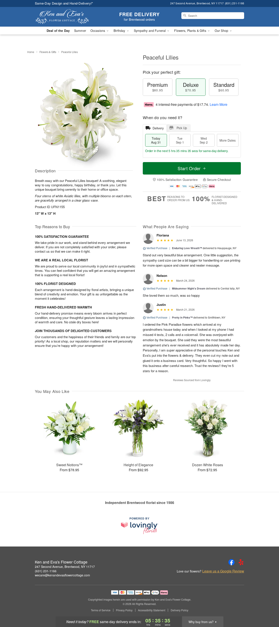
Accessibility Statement (151, 610)
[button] (267, 608)
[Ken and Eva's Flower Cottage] (66, 17)
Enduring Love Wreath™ (187, 248)
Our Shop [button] (222, 30)
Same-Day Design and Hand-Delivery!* (64, 3)
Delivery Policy (179, 610)
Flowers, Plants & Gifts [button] (190, 30)
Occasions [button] (98, 30)
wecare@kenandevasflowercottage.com (62, 575)
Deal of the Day (58, 30)
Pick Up (182, 128)
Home (30, 52)
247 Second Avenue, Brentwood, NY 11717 (65, 566)
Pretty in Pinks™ (182, 317)
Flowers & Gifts (47, 52)
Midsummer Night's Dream (188, 288)
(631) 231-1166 (45, 571)
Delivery (158, 128)
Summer (80, 30)
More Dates (227, 140)
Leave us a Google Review (223, 571)
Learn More (218, 104)
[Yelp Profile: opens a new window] (241, 562)
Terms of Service (101, 610)
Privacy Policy (124, 610)
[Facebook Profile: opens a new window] (231, 562)
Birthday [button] (120, 30)
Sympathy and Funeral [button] (150, 30)
